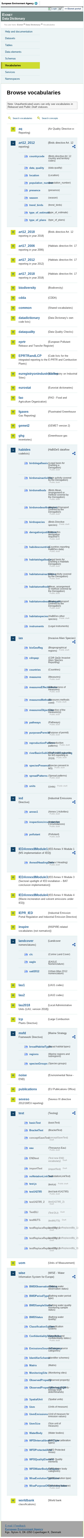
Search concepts (50, 118)
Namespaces (12, 78)
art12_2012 (27, 142)
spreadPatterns (38, 775)
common (25, 307)
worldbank (26, 1500)
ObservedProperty (38, 1380)
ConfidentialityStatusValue (38, 1336)
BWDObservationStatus (38, 1286)
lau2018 (24, 1005)
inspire (24, 927)
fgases (24, 411)
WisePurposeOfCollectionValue (38, 1485)
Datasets (10, 38)
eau (31, 1148)
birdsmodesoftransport (38, 507)
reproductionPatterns (38, 742)
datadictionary (29, 317)
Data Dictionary (33, 25)
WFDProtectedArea (38, 1449)
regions (33, 1054)
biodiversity (27, 287)
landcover (26, 941)
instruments (36, 626)
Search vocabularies (22, 118)
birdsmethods (37, 490)
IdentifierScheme (38, 1357)
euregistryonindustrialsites (33, 373)
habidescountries (38, 547)
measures (35, 677)
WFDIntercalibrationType (38, 1440)
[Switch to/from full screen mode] (61, 9)
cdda (22, 297)
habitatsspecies (38, 616)
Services (10, 72)
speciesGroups (38, 1063)
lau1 (22, 985)
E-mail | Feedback (15, 1525)
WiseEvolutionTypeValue (38, 1478)
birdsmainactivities (38, 477)
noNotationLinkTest (38, 1176)
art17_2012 (27, 259)
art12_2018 (27, 232)
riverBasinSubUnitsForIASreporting (38, 752)
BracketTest (36, 1130)
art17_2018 (27, 273)
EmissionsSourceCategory (38, 1348)
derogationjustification (38, 532)
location (34, 175)
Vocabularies (13, 65)
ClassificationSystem (38, 1326)
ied (21, 798)
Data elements (13, 51)
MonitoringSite (38, 1372)
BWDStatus (36, 1317)
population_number (38, 182)
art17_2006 (27, 245)
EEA (21, 3)
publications (28, 1089)
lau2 (22, 995)
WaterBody (35, 1433)
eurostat (25, 387)
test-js (33, 1183)
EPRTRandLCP (30, 355)
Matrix (33, 1365)
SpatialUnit (36, 1399)
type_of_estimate (38, 212)
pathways (35, 722)
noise (23, 1075)
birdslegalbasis (38, 463)
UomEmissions (38, 1414)
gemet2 (24, 425)
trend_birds (36, 205)
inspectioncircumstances (38, 822)
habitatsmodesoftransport (38, 601)
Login (54, 8)
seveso (24, 1099)
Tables (9, 45)
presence (34, 190)
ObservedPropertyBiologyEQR (38, 1387)
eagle (32, 961)
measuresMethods (38, 699)
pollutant (34, 834)
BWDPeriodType (38, 1295)
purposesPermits (38, 732)
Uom (32, 1406)
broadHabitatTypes (38, 1046)
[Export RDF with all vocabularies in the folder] (73, 147)
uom (22, 1263)
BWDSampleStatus (38, 1305)
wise (22, 1273)
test (21, 1113)
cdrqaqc (34, 657)
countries (35, 669)
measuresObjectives (38, 710)
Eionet (20, 25)
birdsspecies (37, 522)
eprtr (22, 341)
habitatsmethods (38, 586)
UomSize (34, 1423)
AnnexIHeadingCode (38, 862)
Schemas (10, 58)
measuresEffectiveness (38, 687)
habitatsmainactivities (38, 574)
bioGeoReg (36, 647)
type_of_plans (37, 220)
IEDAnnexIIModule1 (33, 849)
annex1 (33, 811)
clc (31, 954)
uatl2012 (34, 971)
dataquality (27, 331)
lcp (21, 1019)
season (33, 197)
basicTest (35, 1122)
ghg (21, 435)
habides (24, 449)
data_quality (36, 167)
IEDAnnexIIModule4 (33, 895)
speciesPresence (38, 765)
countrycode (36, 156)
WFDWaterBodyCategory (38, 1468)
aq (20, 128)
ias (21, 638)
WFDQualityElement (38, 1459)
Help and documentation (18, 31)
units (32, 786)
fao (21, 397)
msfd (22, 1033)
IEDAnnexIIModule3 (33, 877)
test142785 (35, 1191)
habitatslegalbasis (38, 559)
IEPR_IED (26, 913)
